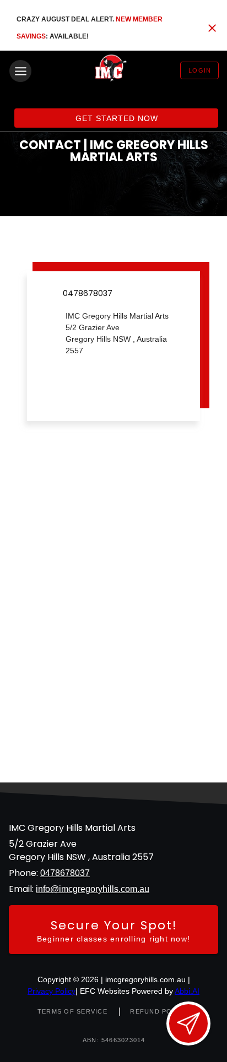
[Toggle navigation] (20, 71)
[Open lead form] (188, 1023)
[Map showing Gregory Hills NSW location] (113, 627)
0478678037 (65, 873)
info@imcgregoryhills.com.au (92, 889)
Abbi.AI (187, 991)
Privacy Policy (51, 991)
